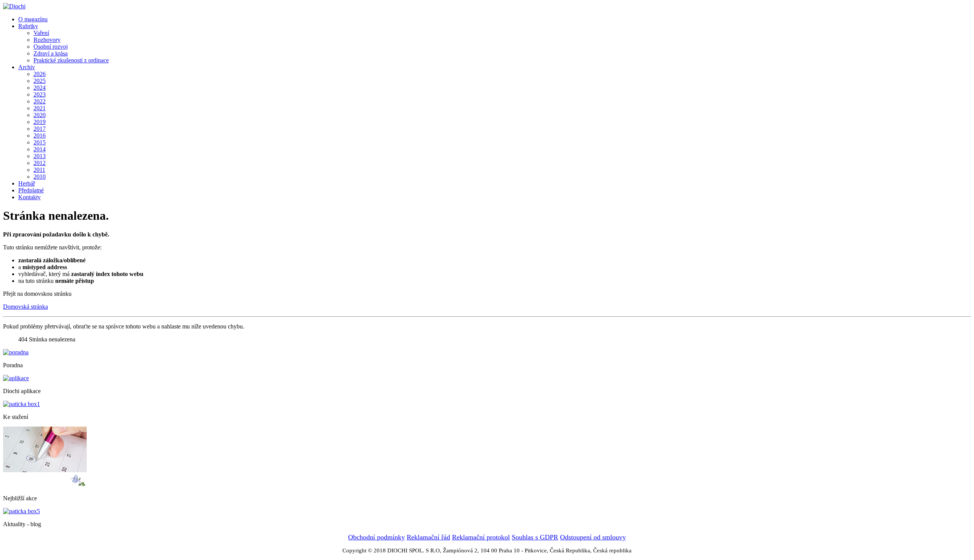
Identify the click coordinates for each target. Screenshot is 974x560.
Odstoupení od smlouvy (593, 537)
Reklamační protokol (481, 537)
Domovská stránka (25, 306)
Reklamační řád (428, 537)
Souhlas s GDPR (535, 537)
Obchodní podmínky (376, 537)
